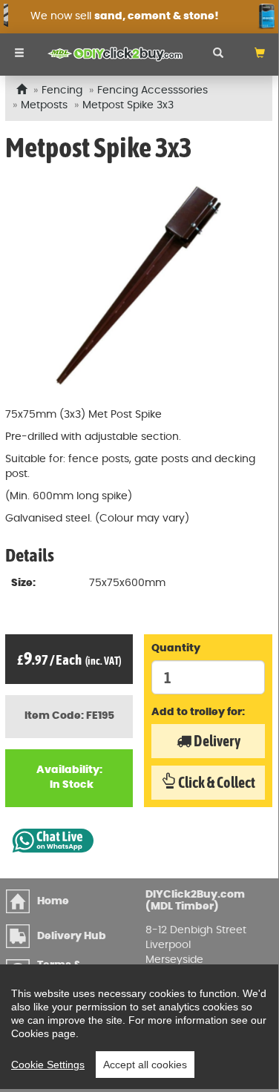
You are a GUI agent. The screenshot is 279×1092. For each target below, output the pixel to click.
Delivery (215, 740)
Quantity (175, 648)
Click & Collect (215, 782)
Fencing (62, 90)
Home (53, 901)
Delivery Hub (71, 936)
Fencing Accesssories (152, 90)
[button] (259, 54)
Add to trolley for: (198, 712)
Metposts (44, 105)
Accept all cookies (145, 1064)
